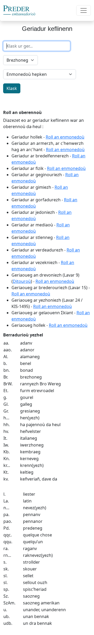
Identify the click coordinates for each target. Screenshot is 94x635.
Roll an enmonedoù (65, 137)
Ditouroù (22, 281)
